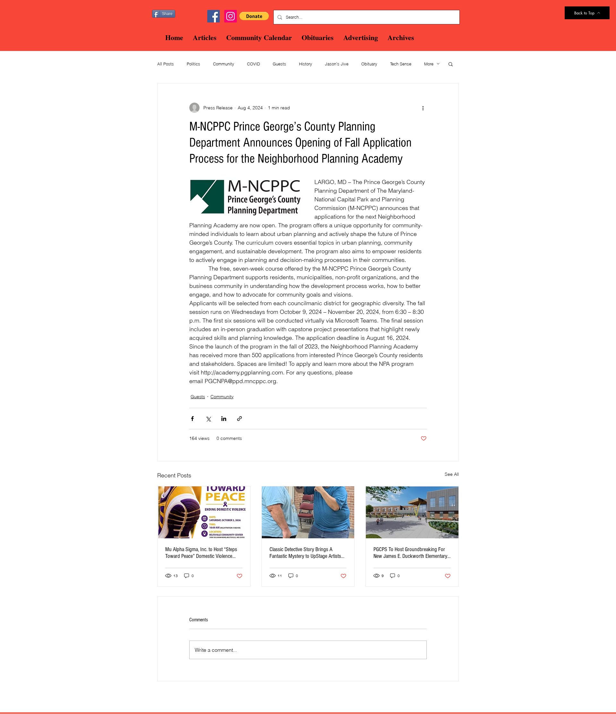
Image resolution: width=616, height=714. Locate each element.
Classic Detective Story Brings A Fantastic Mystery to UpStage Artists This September (305, 552)
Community (223, 63)
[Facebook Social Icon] (213, 16)
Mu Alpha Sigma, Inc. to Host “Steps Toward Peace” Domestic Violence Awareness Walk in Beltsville (201, 552)
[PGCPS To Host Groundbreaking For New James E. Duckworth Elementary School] (412, 512)
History (305, 63)
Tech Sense (400, 63)
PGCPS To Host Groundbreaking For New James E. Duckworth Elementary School (410, 552)
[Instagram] (230, 16)
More (428, 63)
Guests (279, 63)
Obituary (369, 63)
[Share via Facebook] (192, 419)
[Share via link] (239, 419)
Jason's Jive (336, 63)
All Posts (165, 63)
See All (452, 474)
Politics (193, 63)
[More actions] (423, 108)
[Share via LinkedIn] (224, 419)
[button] (254, 16)
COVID (253, 63)
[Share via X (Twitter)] (208, 419)
